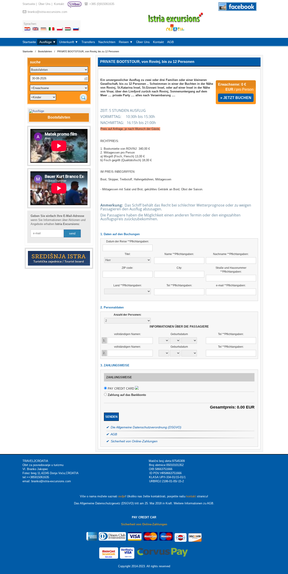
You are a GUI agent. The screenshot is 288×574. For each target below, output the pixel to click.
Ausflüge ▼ (47, 42)
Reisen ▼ (126, 42)
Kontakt (59, 4)
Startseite (28, 4)
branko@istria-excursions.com (47, 12)
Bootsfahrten (45, 51)
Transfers (88, 42)
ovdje (121, 496)
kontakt (191, 496)
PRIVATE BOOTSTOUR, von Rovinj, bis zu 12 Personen (88, 51)
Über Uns (44, 4)
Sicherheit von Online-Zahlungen (144, 524)
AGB (170, 42)
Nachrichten (106, 42)
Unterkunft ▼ (68, 42)
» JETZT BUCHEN (235, 98)
